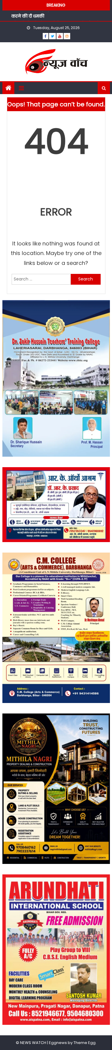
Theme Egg (84, 1043)
